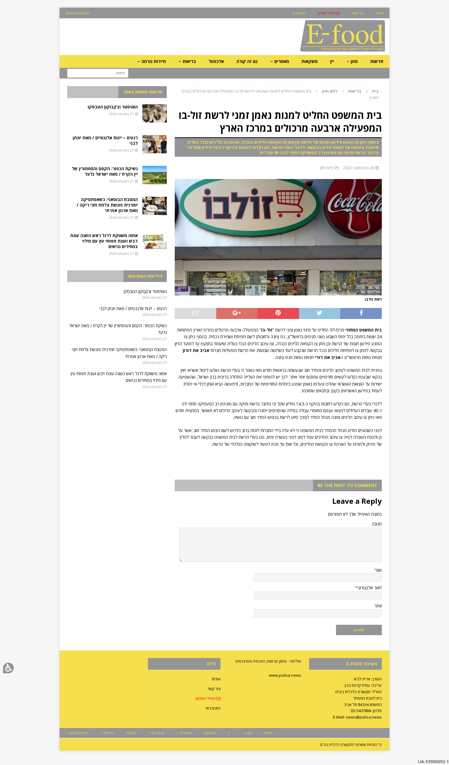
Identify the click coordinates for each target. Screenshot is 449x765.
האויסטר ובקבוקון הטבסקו (113, 107)
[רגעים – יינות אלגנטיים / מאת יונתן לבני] (154, 144)
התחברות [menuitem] (298, 13)
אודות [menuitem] (379, 13)
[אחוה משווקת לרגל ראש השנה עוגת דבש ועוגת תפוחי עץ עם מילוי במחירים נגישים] (154, 242)
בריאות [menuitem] (189, 61)
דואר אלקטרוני (369, 588)
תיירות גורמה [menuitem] (153, 61)
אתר (378, 606)
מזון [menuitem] (354, 61)
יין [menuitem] (332, 61)
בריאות (354, 91)
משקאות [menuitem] (309, 61)
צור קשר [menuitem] (357, 13)
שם (379, 570)
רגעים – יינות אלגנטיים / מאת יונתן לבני (105, 140)
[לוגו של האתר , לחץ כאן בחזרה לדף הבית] (310, 51)
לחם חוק (326, 167)
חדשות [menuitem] (376, 61)
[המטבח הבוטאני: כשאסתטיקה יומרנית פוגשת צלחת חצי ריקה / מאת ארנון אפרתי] (154, 206)
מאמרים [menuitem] (281, 61)
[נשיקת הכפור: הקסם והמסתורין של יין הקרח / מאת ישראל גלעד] (154, 175)
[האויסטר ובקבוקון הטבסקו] (154, 113)
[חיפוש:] (97, 73)
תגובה (377, 524)
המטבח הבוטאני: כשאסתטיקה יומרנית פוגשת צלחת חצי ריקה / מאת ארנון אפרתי (107, 204)
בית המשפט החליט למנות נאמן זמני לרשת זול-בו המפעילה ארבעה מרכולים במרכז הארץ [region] (280, 94)
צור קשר (214, 688)
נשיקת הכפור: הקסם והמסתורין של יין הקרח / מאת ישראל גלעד (105, 171)
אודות (216, 679)
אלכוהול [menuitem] (216, 61)
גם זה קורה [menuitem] (246, 61)
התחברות (213, 708)
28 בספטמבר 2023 (358, 167)
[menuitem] (328, 13)
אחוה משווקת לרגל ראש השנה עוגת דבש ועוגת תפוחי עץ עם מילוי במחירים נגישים (104, 240)
